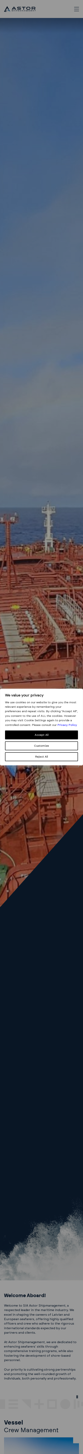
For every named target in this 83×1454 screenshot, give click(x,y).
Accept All (42, 735)
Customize (41, 745)
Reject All (41, 756)
